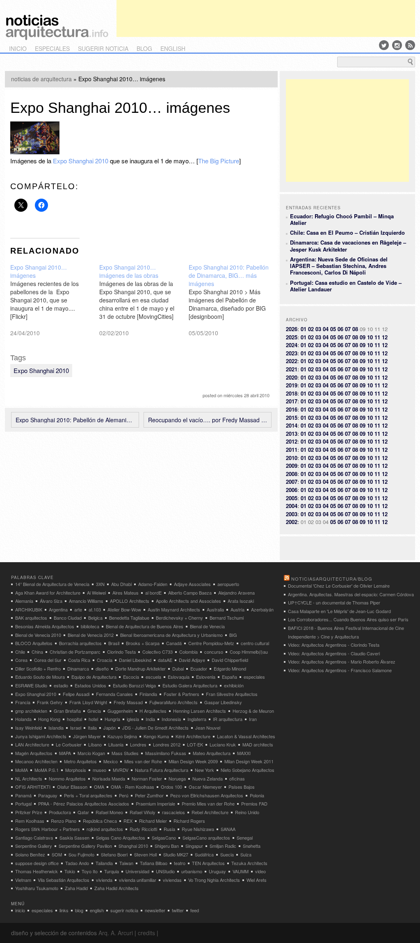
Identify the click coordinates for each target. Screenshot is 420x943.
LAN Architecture (32, 744)
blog (144, 48)
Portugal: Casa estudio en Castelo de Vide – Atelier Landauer (346, 286)
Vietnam (23, 880)
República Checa (100, 820)
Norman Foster (147, 778)
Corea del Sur (48, 660)
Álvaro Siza (51, 600)
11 (377, 337)
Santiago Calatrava (34, 837)
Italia (92, 727)
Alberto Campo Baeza (190, 592)
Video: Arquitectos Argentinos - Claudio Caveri (334, 653)
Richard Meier (153, 820)
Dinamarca (78, 668)
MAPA (65, 753)
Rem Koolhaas (29, 820)
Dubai (178, 668)
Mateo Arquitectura (212, 753)
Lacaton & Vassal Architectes (246, 736)
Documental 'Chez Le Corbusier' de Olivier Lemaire (339, 585)
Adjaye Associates (192, 584)
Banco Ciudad (68, 617)
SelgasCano (164, 837)
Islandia (56, 727)
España (229, 676)
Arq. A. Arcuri (115, 933)
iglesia (133, 719)
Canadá (174, 643)
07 (348, 329)
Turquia (111, 871)
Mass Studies (125, 753)
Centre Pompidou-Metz (211, 643)
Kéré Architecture (193, 736)
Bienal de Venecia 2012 (91, 635)
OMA (99, 786)
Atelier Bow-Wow (124, 609)
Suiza (245, 854)
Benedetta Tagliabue (129, 617)
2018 (291, 393)
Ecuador (198, 668)
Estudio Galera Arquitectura (189, 685)
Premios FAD (254, 803)
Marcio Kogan (91, 753)
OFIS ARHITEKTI (32, 786)
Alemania (24, 600)
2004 (291, 506)
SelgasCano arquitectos (206, 837)
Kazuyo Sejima (122, 736)
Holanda (23, 719)
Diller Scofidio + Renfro (38, 668)
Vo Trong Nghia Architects (214, 880)
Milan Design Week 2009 (193, 761)
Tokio (69, 871)
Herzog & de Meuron (253, 710)
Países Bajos (241, 786)
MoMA (21, 770)
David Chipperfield (230, 660)
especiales (52, 48)
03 (318, 329)
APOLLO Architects (129, 600)
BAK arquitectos (31, 617)
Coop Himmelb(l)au (249, 651)
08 (355, 329)
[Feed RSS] (410, 45)
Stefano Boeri (114, 854)
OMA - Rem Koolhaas (132, 786)
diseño (102, 668)
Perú (123, 795)
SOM (57, 854)
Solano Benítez (30, 854)
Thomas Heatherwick (36, 871)
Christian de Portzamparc (75, 651)
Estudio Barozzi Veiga (134, 685)
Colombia (188, 651)
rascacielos (173, 812)
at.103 (95, 609)
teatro (179, 863)
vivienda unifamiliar (137, 880)
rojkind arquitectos (105, 829)
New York (204, 770)
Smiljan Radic (223, 845)
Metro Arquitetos (80, 761)
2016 (291, 409)
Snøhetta (251, 845)
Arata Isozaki (241, 600)
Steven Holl (145, 854)
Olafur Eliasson (72, 786)
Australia (215, 609)
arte (78, 609)
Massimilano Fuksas (165, 753)
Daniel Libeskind (135, 660)
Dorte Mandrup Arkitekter (140, 668)
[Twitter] (384, 45)
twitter (178, 910)
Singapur (194, 845)
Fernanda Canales (114, 694)
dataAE (165, 660)
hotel (93, 719)
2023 (291, 353)
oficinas (237, 778)
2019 (291, 385)
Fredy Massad (128, 702)
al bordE (153, 592)
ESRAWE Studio (31, 685)
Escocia (131, 676)
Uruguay (217, 871)
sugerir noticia (103, 48)
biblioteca (90, 626)
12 (385, 337)
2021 (291, 369)
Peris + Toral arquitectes (88, 795)
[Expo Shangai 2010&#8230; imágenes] (55, 300)
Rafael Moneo (109, 812)
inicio (18, 48)
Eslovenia (205, 676)
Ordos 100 (171, 786)
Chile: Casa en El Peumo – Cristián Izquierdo (347, 232)
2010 (291, 458)
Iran (253, 719)
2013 (291, 433)
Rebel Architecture (210, 812)
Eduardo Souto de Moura (40, 676)
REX (127, 820)
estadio (61, 685)
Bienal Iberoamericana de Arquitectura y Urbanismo (171, 635)
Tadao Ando (77, 863)
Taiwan (126, 863)
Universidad (137, 871)
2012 (291, 441)
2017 (291, 401)
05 (333, 329)
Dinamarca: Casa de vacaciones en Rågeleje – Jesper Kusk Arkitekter (348, 245)
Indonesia (171, 719)
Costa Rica (79, 660)
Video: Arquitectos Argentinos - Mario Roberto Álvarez (341, 661)
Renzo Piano (63, 820)
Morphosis (75, 770)
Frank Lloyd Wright (88, 702)
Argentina (58, 609)
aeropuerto (228, 584)
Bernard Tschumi (227, 617)
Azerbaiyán (262, 609)
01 (303, 329)
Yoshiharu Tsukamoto (36, 888)
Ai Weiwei (96, 592)
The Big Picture (218, 160)
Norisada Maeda (108, 778)
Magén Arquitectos (33, 753)
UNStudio (165, 871)
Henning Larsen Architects (199, 710)
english (172, 48)
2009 (291, 465)
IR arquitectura (227, 719)
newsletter (155, 910)
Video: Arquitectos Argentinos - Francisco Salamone (340, 670)
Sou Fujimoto (81, 854)
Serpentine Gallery (33, 845)
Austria (237, 609)
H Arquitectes (153, 710)
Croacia (104, 660)
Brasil (113, 643)
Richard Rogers (189, 820)
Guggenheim (120, 710)
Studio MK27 (175, 854)
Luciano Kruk (223, 744)
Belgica (95, 617)
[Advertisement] (265, 18)
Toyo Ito (90, 871)
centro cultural (255, 643)
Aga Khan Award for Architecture (47, 592)
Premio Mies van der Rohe (208, 803)
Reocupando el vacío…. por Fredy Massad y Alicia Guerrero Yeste (207, 420)
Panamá (23, 795)
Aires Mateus (125, 592)
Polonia (257, 795)
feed (194, 910)
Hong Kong (49, 719)
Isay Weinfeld (28, 727)
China (37, 651)
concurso (213, 651)
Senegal (245, 837)
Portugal (23, 803)
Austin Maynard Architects (174, 609)
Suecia (227, 854)
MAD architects (257, 744)
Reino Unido (247, 812)
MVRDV (120, 770)
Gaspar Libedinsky (223, 702)
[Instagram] (397, 45)
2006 (291, 490)
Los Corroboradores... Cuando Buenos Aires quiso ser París (348, 619)
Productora (60, 812)
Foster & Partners (181, 694)
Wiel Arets (257, 880)
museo (99, 770)
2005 (291, 498)
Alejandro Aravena (236, 592)
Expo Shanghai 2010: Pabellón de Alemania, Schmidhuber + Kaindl (75, 420)
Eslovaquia (178, 676)
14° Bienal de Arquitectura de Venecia (52, 584)
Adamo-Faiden (152, 584)
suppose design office (37, 863)
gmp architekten (31, 710)
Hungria (112, 719)
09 (362, 337)
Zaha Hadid (76, 888)
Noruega (177, 778)
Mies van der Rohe (143, 761)
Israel (75, 727)
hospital (74, 719)
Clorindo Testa (121, 651)
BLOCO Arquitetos (33, 643)
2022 (291, 361)
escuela (153, 676)
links (63, 910)
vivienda (104, 880)
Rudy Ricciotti (143, 829)
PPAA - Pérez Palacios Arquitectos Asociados (83, 803)
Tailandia (104, 863)
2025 (291, 337)
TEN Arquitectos (208, 863)
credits (146, 933)
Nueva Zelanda (207, 778)
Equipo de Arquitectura (93, 676)
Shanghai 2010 (133, 845)
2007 (291, 481)
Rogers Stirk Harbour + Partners (47, 829)
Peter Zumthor (149, 795)
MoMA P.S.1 (46, 770)
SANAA (228, 829)
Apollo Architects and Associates (188, 600)
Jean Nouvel (207, 727)
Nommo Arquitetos (67, 778)
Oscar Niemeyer (205, 786)
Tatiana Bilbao (153, 863)
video (260, 871)
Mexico (110, 761)
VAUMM (241, 871)
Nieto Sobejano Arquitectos (247, 770)
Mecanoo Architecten (36, 761)
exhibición (234, 685)
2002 (291, 522)
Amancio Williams (86, 600)
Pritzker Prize (28, 812)
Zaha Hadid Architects (116, 888)
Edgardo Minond (230, 668)
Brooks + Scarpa (143, 643)
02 (311, 329)
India (150, 719)
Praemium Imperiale (155, 803)
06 (340, 329)
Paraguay (47, 795)
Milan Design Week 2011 (249, 761)
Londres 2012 (166, 744)
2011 (291, 449)
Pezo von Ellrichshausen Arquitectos (206, 795)
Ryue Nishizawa (198, 829)
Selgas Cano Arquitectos (120, 837)
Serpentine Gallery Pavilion (85, 845)
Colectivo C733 (157, 651)
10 (370, 337)
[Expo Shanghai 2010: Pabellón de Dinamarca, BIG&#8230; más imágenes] (233, 300)
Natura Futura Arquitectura (161, 770)
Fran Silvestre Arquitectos (232, 694)
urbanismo (191, 871)
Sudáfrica (204, 854)
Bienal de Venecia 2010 (38, 635)
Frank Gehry (50, 702)
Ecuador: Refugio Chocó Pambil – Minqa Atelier (342, 219)
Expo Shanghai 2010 (80, 160)
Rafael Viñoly (142, 812)
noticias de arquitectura (41, 79)
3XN (100, 584)
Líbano (95, 744)
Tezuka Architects (249, 863)
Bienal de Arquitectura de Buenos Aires (144, 626)
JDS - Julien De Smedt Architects (155, 727)
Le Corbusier (69, 744)
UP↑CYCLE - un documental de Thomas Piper (334, 602)
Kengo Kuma (156, 736)
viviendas (172, 880)
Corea (21, 660)
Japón (109, 727)
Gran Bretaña (67, 710)
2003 (291, 514)
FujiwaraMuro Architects (173, 702)
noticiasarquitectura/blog (331, 578)
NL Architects (28, 778)
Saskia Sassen (74, 837)
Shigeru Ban (167, 845)
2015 (291, 417)
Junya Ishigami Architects (40, 736)
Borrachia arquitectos (80, 643)
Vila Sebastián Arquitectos (63, 880)
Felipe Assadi (76, 694)
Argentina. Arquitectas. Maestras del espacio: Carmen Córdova (351, 594)
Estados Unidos (90, 685)
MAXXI (244, 753)
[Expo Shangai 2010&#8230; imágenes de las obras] (144, 300)
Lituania (115, 744)
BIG (233, 635)
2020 (291, 377)
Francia (22, 702)
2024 (291, 345)
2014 (291, 425)
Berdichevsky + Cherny (179, 617)
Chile (20, 651)
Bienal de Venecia (207, 626)
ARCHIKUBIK (28, 609)
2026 (291, 329)
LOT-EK (195, 744)
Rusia (169, 829)
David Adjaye (192, 660)
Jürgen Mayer (87, 736)
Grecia (94, 710)
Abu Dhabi (121, 584)
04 (326, 329)
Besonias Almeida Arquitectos (44, 626)
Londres (138, 744)
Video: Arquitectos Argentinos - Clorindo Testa (333, 644)
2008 (291, 474)
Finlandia (148, 694)
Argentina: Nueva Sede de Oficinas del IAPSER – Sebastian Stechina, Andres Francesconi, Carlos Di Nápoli (339, 266)
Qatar (83, 812)
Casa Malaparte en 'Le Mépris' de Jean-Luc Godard (339, 611)
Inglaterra (196, 719)
